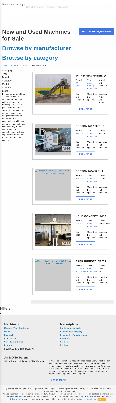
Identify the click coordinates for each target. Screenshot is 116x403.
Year (79, 97)
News (7, 331)
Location (102, 98)
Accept (101, 399)
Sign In (64, 342)
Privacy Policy (16, 399)
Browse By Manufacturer (73, 335)
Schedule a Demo (13, 342)
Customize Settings (87, 399)
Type (91, 84)
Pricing (8, 345)
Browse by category (30, 58)
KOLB (78, 224)
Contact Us (10, 338)
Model (102, 83)
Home (4, 65)
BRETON (80, 134)
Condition (91, 97)
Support (8, 335)
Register (64, 345)
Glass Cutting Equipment (92, 86)
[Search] (107, 7)
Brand (79, 83)
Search (15, 65)
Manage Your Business (16, 328)
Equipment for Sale (70, 328)
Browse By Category (71, 331)
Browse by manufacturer (36, 48)
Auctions (65, 338)
